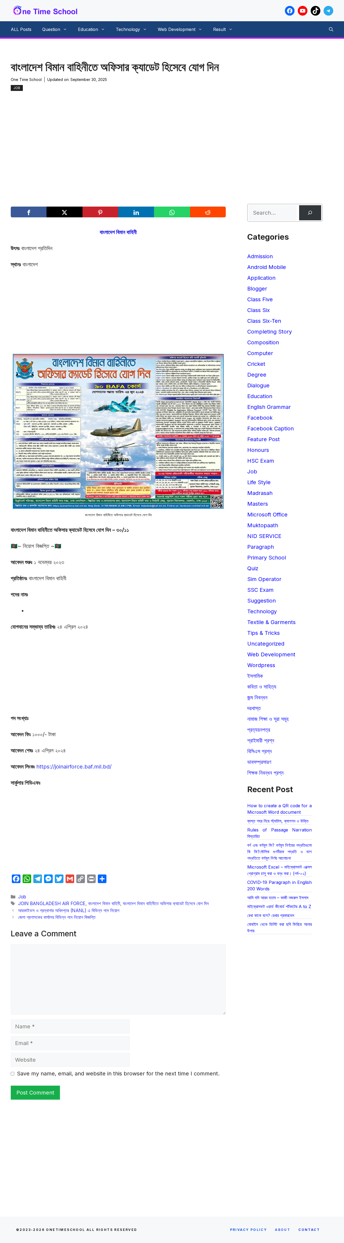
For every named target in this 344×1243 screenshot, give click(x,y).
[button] (331, 29)
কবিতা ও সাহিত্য (261, 687)
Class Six (258, 310)
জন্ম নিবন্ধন (257, 697)
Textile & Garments (271, 622)
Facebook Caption (270, 428)
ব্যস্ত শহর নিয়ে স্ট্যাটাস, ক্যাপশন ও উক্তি (278, 821)
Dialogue (258, 385)
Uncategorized (265, 643)
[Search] (310, 212)
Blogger (257, 288)
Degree (256, 374)
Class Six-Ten (264, 321)
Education (88, 29)
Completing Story (269, 331)
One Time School (26, 79)
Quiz (252, 568)
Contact (309, 1230)
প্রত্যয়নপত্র (258, 730)
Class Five (260, 299)
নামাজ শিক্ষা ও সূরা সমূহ (268, 719)
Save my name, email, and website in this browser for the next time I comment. (118, 1073)
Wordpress (261, 665)
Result (219, 29)
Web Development (176, 29)
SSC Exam (260, 590)
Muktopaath (262, 525)
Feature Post (263, 439)
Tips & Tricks (263, 633)
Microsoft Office (267, 514)
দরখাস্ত (254, 708)
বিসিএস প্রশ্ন (259, 751)
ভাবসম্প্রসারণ (259, 762)
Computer (260, 353)
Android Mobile (266, 267)
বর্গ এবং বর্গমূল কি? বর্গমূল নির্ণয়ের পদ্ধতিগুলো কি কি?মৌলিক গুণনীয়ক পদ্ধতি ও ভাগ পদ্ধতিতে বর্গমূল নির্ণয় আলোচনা (279, 851)
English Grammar (269, 407)
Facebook (260, 418)
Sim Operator (264, 579)
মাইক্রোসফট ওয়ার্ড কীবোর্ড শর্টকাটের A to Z (279, 906)
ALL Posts (21, 29)
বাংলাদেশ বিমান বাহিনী (104, 903)
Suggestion (261, 600)
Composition (263, 342)
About (282, 1230)
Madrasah (260, 493)
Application (261, 278)
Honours (258, 450)
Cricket (256, 364)
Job (16, 88)
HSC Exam (260, 461)
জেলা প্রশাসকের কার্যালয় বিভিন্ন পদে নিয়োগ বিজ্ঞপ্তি (56, 917)
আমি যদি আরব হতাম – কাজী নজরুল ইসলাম (277, 897)
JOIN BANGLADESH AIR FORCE (51, 903)
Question (51, 29)
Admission (260, 256)
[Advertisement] (166, 131)
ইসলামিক (255, 676)
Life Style (259, 482)
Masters (257, 504)
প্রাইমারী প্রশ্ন (260, 740)
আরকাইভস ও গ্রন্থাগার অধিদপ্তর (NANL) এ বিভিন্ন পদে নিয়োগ (68, 910)
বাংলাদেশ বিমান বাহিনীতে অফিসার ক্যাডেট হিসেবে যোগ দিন (166, 903)
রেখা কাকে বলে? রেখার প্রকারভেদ (270, 915)
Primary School (266, 557)
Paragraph (260, 547)
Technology (128, 29)
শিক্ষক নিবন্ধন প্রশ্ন (265, 773)
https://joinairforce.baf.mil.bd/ (74, 766)
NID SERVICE (264, 536)
